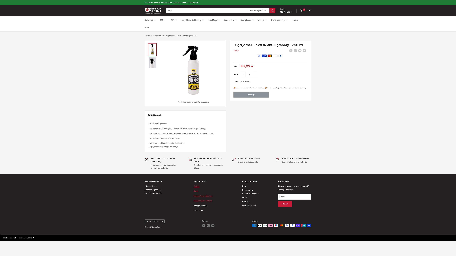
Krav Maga (212, 20)
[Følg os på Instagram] (208, 225)
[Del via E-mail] (304, 50)
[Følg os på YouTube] (212, 225)
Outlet (196, 186)
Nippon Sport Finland (203, 201)
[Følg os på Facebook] (203, 225)
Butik (147, 27)
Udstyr (261, 20)
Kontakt (245, 201)
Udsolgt (251, 95)
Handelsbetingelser (250, 194)
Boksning (149, 20)
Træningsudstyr (278, 20)
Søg (244, 186)
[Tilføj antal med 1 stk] (255, 74)
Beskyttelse (246, 20)
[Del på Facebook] (290, 50)
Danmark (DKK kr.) (152, 221)
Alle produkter (158, 36)
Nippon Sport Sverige (203, 196)
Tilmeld (284, 204)
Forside (148, 36)
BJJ (161, 20)
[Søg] (272, 10)
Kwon (236, 51)
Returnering (247, 190)
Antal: (236, 74)
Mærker (295, 20)
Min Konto (285, 12)
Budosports (229, 20)
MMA (172, 20)
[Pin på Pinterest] (295, 50)
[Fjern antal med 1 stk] (243, 74)
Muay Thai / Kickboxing (191, 20)
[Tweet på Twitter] (300, 50)
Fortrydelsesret (249, 205)
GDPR (244, 197)
